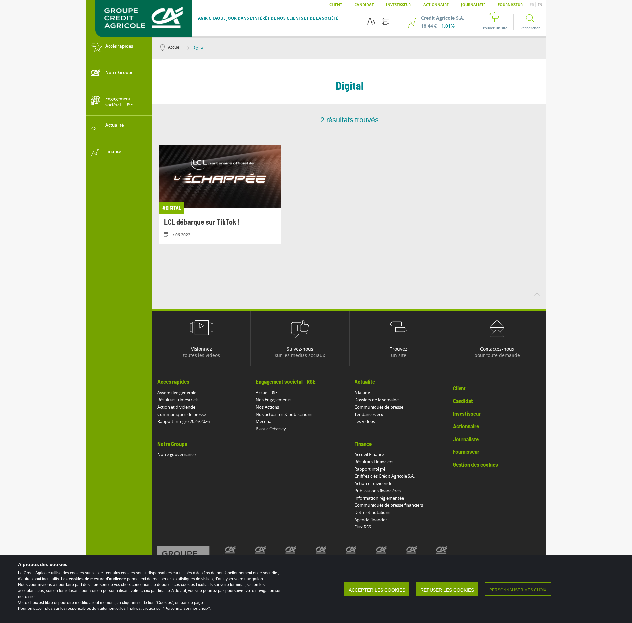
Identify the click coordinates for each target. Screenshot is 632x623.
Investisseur (398, 4)
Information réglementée (379, 498)
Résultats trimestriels (177, 400)
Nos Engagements (273, 400)
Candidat (364, 4)
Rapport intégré (370, 469)
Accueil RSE (266, 392)
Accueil (174, 47)
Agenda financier (371, 520)
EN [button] (540, 4)
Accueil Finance (369, 454)
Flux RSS (363, 527)
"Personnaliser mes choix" (186, 608)
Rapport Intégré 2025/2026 (183, 421)
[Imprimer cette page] (385, 21)
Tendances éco (369, 414)
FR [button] (532, 4)
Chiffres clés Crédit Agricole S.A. (385, 476)
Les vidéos (365, 421)
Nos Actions (267, 407)
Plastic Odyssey (271, 429)
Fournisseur (510, 4)
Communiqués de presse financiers (389, 505)
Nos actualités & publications (284, 414)
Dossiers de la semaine (377, 400)
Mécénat (264, 421)
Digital (198, 47)
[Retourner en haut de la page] (537, 301)
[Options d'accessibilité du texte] (371, 21)
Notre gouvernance (176, 454)
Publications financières (378, 491)
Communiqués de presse (181, 414)
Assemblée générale (176, 392)
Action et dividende (176, 407)
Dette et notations (372, 512)
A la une (362, 392)
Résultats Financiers (374, 462)
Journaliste (473, 4)
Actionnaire (436, 4)
